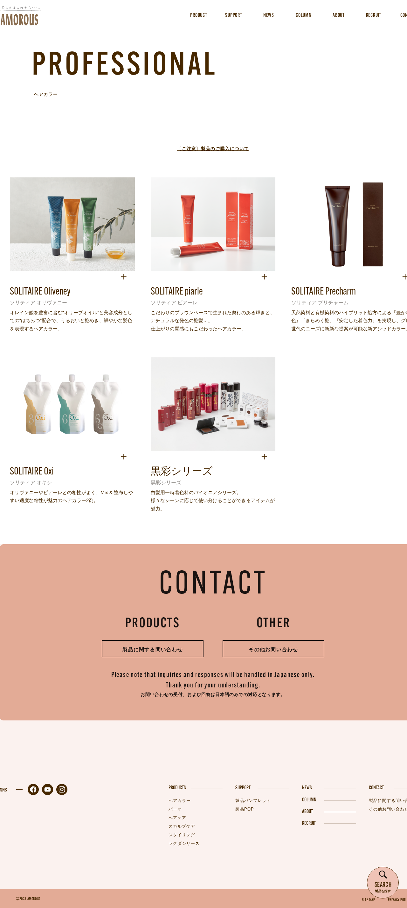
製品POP (244, 809)
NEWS (307, 788)
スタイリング (182, 834)
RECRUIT (309, 823)
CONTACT (376, 788)
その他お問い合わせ (273, 649)
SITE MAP (368, 900)
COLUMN (309, 800)
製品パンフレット (253, 800)
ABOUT (307, 811)
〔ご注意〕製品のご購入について (213, 148)
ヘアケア (177, 817)
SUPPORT (243, 788)
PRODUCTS (177, 788)
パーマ (175, 809)
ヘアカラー (180, 800)
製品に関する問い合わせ (152, 649)
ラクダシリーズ (184, 843)
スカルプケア (182, 826)
